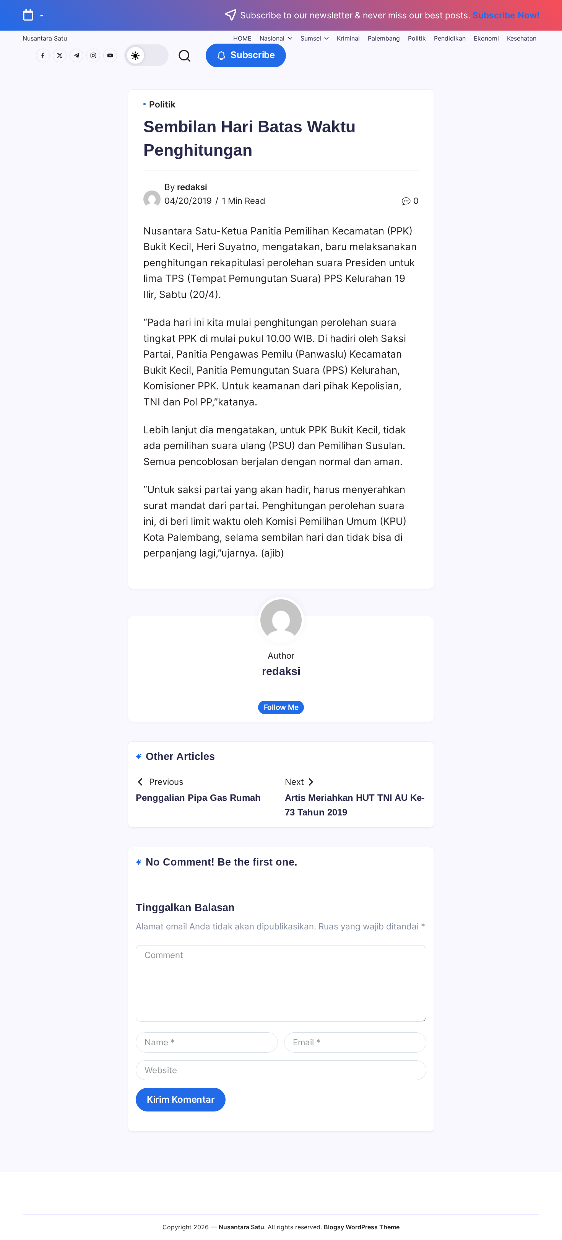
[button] (146, 55)
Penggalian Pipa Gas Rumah (198, 797)
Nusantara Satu (45, 38)
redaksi (192, 187)
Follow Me (281, 707)
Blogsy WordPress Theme (362, 1227)
